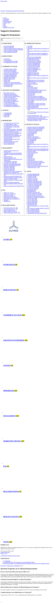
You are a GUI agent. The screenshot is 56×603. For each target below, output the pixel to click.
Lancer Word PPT (8, 60)
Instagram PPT (30, 135)
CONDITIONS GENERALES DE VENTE (10, 555)
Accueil (5, 17)
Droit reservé (3, 565)
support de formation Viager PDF (11, 141)
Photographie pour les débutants (11, 197)
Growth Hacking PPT (32, 133)
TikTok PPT (30, 157)
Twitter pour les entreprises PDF (34, 163)
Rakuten (29, 85)
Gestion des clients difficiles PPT (34, 182)
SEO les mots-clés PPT (32, 88)
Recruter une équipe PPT (9, 170)
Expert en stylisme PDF (9, 46)
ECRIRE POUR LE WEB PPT (34, 62)
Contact (5, 26)
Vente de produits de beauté (33, 210)
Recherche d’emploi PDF (9, 166)
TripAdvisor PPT (31, 95)
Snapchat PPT (30, 155)
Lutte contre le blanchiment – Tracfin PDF (13, 129)
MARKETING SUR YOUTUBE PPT (35, 81)
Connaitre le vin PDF (32, 176)
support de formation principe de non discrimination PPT (12, 140)
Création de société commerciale (11, 95)
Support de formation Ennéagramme (11, 182)
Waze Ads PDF (30, 101)
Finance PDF (7, 115)
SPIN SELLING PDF (32, 203)
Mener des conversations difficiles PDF (12, 164)
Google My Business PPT (33, 68)
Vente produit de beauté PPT (33, 212)
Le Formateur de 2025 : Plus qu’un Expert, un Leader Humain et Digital (18, 562)
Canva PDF (29, 46)
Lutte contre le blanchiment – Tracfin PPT (13, 130)
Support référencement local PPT (34, 92)
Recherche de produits (5, 38)
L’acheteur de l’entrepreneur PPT (34, 185)
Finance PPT (6, 116)
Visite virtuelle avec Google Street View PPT (37, 99)
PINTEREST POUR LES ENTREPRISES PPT (37, 150)
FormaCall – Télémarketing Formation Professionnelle (12, 10)
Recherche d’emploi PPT (9, 167)
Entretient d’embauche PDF (10, 157)
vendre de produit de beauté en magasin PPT (13, 49)
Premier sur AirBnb (31, 82)
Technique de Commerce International (12, 82)
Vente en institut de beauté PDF (10, 51)
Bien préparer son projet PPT (10, 94)
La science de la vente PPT (33, 187)
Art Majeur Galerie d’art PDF (10, 69)
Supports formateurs (7, 21)
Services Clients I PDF (32, 198)
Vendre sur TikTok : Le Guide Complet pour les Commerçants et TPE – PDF (37, 167)
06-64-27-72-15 (4, 553)
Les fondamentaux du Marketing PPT (12, 106)
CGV (21, 565)
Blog (4, 25)
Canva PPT (29, 47)
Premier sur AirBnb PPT (32, 84)
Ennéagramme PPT (8, 156)
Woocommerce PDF (8, 85)
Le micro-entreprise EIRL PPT (10, 103)
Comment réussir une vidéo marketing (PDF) (37, 213)
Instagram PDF (30, 134)
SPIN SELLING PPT (32, 204)
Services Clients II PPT (32, 202)
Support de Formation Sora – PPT (34, 115)
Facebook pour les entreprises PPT (34, 130)
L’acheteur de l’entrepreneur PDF (34, 183)
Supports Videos (6, 22)
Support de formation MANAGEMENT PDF (14, 186)
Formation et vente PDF (32, 178)
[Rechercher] (2, 40)
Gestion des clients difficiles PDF (34, 181)
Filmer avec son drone (8, 195)
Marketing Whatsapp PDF (9, 77)
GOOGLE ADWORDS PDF (33, 63)
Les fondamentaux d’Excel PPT (11, 62)
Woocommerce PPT (8, 86)
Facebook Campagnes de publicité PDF (35, 127)
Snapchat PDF (30, 153)
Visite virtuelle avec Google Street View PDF (37, 98)
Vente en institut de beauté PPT (10, 52)
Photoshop (6, 200)
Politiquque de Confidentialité (13, 565)
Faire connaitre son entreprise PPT (11, 101)
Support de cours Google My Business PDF (36, 90)
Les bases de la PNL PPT (32, 188)
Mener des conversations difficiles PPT (12, 165)
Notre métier (6, 20)
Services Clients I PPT (32, 199)
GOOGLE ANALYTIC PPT (33, 66)
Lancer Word (6, 58)
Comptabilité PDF (8, 113)
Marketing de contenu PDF (33, 73)
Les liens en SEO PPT (32, 71)
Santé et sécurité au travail (9, 210)
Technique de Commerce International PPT (13, 83)
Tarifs (4, 23)
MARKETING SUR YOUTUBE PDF (35, 80)
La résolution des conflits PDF (10, 161)
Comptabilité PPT (8, 114)
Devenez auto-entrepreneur (10, 97)
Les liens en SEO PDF (32, 70)
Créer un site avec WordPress (10, 71)
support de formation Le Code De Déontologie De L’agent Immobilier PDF (13, 132)
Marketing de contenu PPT (33, 74)
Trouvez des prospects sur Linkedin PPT (36, 97)
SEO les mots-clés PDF (32, 87)
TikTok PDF (30, 156)
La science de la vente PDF (33, 186)
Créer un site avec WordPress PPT (11, 72)
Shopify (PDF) (7, 80)
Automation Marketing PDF (33, 174)
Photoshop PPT (7, 201)
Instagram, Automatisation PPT (10, 74)
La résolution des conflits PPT (10, 162)
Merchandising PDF (31, 190)
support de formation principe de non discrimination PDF (12, 137)
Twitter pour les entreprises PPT (34, 164)
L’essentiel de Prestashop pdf (10, 75)
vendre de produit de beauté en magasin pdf (13, 48)
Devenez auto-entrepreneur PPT (11, 99)
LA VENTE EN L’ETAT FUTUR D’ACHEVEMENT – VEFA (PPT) (11, 126)
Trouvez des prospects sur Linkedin (35, 96)
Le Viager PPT (7, 128)
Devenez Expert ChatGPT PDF (34, 57)
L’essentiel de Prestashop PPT (10, 76)
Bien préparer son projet (9, 92)
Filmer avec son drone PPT (10, 196)
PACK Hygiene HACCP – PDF (11, 207)
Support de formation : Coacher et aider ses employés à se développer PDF (13, 178)
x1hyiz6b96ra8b (6, 561)
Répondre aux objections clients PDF (35, 196)
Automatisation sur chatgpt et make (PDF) (36, 104)
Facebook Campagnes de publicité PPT (35, 128)
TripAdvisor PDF (31, 93)
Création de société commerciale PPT (12, 96)
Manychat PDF (30, 141)
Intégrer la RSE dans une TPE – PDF (12, 212)
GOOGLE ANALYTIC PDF (33, 65)
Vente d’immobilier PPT (9, 144)
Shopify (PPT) (7, 81)
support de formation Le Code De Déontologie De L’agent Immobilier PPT (12, 135)
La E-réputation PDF (31, 139)
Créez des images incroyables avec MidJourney (37, 53)
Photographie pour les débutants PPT (12, 198)
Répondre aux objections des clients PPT (36, 197)
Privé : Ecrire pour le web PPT (34, 60)
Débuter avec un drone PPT (10, 194)
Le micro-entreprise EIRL (9, 102)
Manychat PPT (30, 142)
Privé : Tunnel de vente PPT (33, 209)
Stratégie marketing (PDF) (33, 106)
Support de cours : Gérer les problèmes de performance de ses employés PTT (13, 172)
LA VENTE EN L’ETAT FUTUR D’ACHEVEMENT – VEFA (11, 124)
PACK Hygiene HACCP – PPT (11, 209)
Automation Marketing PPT (33, 175)
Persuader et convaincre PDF (33, 192)
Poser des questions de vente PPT (34, 194)
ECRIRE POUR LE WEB (33, 59)
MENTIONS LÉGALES (8, 27)
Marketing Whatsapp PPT (9, 78)
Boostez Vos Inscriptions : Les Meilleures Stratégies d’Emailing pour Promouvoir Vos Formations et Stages (26, 563)
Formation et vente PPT (32, 180)
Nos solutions (6, 19)
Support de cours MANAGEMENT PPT (13, 176)
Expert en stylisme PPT (9, 47)
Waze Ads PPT (30, 102)
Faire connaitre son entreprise (10, 100)
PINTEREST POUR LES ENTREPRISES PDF (38, 149)
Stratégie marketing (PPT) (33, 107)
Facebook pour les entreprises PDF (34, 129)
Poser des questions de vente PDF (34, 193)
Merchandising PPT (31, 191)
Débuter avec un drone (9, 192)
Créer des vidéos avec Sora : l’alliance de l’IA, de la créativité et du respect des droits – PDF (38, 117)
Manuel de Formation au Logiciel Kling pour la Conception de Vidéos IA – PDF (37, 120)
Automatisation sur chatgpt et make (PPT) (36, 103)
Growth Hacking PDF (32, 131)
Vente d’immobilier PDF (9, 142)
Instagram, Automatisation (33, 136)
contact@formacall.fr (5, 552)
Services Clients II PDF (32, 201)
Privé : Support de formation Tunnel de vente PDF (38, 208)
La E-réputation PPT (31, 140)
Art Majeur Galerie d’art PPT (10, 70)
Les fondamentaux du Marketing (11, 105)
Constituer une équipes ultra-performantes (13, 153)
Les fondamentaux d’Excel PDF (11, 61)
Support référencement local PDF (34, 91)
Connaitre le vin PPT (31, 177)
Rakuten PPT (30, 86)
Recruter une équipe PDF (9, 169)
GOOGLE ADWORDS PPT (33, 64)
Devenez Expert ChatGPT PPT (34, 58)
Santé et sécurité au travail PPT (10, 211)
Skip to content (4, 1)
